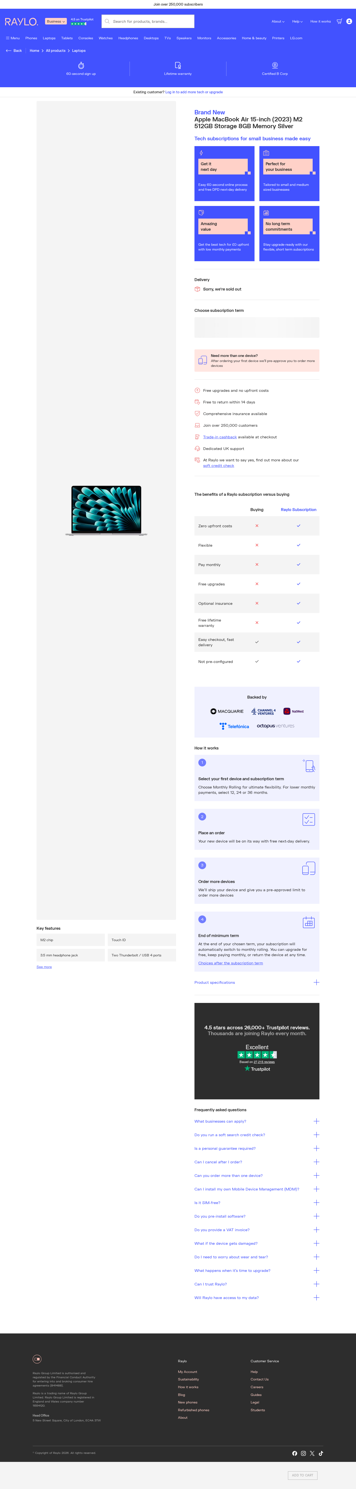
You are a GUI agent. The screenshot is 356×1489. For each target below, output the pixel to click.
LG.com (296, 38)
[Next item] (274, 4)
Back (18, 50)
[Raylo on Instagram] (303, 1453)
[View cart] (339, 21)
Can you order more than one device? (228, 1175)
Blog (181, 1395)
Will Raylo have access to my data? (226, 1297)
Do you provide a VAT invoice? (222, 1229)
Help (295, 21)
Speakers (184, 38)
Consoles (85, 38)
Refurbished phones (193, 1410)
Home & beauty (254, 38)
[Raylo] (24, 21)
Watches (106, 38)
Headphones (128, 38)
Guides (256, 1395)
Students (258, 1410)
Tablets (67, 38)
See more (44, 967)
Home (34, 50)
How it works (320, 21)
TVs (167, 38)
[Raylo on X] (312, 1453)
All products (55, 50)
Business (54, 21)
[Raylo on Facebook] (294, 1453)
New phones (187, 1402)
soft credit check (218, 465)
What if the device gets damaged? (226, 1243)
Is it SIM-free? (207, 1202)
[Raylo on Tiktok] (320, 1453)
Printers (278, 38)
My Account (187, 1372)
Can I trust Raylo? (210, 1284)
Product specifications (214, 982)
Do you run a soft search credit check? (229, 1134)
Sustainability (188, 1379)
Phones (31, 38)
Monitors (204, 38)
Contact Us (260, 1379)
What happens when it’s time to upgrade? (232, 1270)
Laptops (49, 38)
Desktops (151, 38)
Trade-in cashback (220, 436)
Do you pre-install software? (220, 1216)
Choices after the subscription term (230, 963)
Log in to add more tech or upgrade (194, 92)
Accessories (226, 38)
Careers (257, 1387)
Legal (255, 1402)
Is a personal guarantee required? (225, 1148)
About (276, 21)
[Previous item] (82, 4)
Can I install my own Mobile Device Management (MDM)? (246, 1189)
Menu (15, 38)
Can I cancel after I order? (218, 1161)
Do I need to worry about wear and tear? (231, 1256)
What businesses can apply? (220, 1121)
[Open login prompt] (349, 21)
